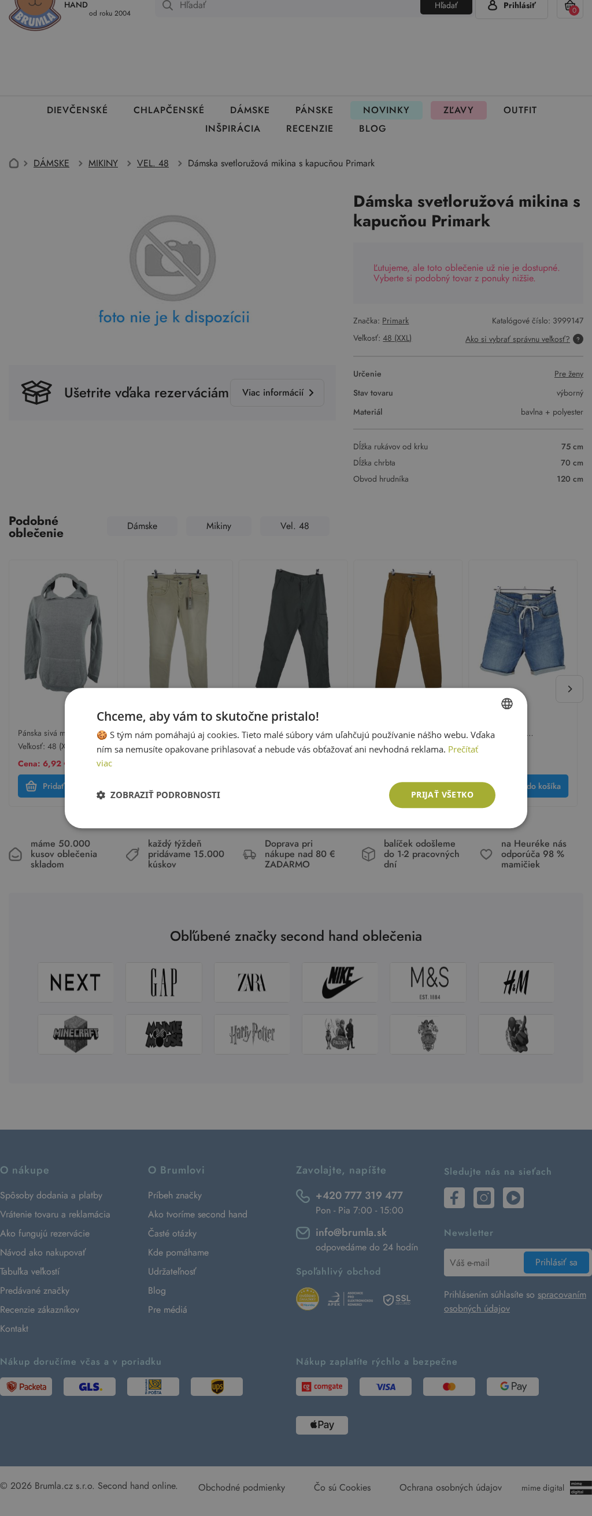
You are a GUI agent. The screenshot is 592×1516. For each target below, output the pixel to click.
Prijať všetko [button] (442, 794)
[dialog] (296, 758)
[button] (158, 795)
